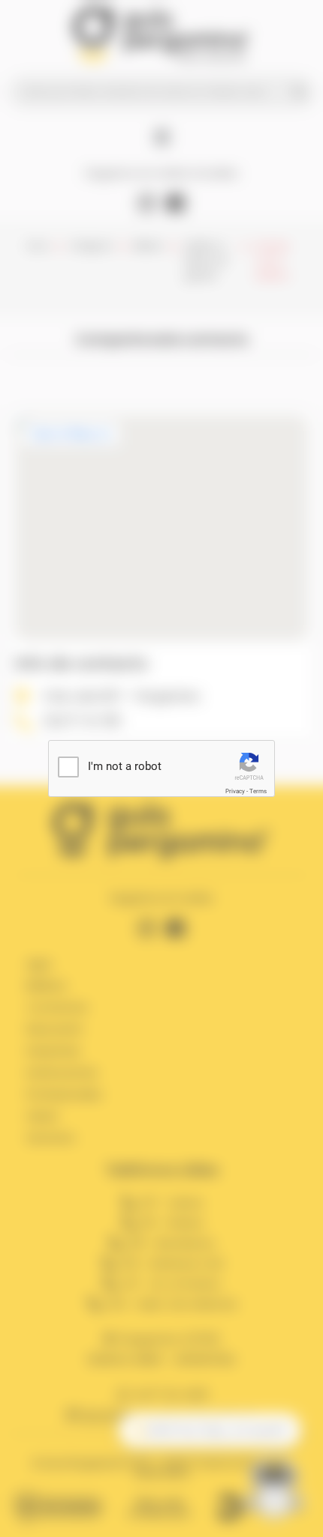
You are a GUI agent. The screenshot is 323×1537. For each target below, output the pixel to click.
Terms (258, 791)
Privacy (235, 791)
